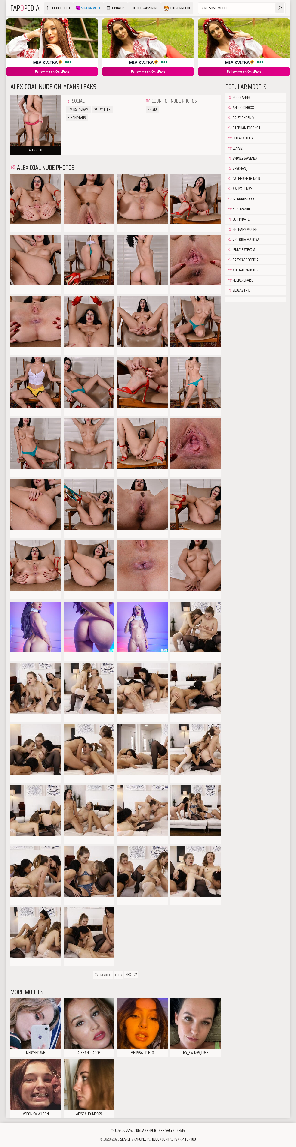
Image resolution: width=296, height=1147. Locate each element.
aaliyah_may (242, 189)
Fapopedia (142, 1139)
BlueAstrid (241, 290)
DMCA (140, 1130)
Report (152, 1130)
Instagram (80, 109)
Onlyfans (79, 117)
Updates (118, 8)
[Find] (279, 8)
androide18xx (243, 107)
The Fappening (147, 8)
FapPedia (25, 8)
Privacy (166, 1130)
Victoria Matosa (245, 239)
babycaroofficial (246, 260)
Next (129, 974)
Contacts (169, 1139)
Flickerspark (242, 280)
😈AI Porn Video (88, 8)
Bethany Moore (244, 229)
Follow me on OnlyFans (52, 71)
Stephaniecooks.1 (246, 128)
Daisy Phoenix (243, 117)
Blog (155, 1139)
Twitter (104, 109)
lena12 (237, 148)
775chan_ (239, 168)
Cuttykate (241, 219)
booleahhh (241, 97)
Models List (61, 8)
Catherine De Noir (246, 178)
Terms (180, 1130)
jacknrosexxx (243, 199)
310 (154, 109)
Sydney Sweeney (244, 158)
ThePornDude (180, 8)
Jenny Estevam (243, 249)
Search (125, 1139)
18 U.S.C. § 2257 (122, 1130)
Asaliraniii (241, 209)
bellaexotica (242, 138)
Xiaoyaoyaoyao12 (245, 270)
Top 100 (190, 1139)
